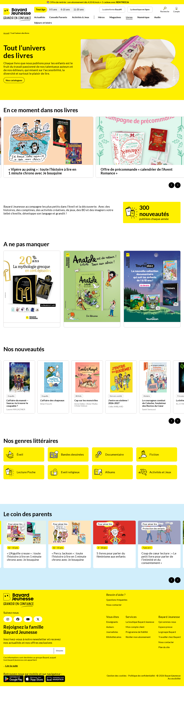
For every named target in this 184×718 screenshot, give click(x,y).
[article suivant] (178, 580)
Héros (101, 17)
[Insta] (7, 619)
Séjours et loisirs (43, 22)
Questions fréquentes (116, 599)
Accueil (6, 33)
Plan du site (164, 647)
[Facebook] (18, 619)
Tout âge (40, 9)
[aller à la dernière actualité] (171, 185)
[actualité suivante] (178, 185)
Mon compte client (135, 626)
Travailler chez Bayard (169, 637)
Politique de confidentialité (141, 675)
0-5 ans (53, 9)
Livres (129, 17)
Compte (176, 11)
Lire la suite (11, 666)
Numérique (143, 17)
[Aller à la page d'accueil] (17, 20)
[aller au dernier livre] (171, 421)
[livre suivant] (178, 421)
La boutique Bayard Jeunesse (140, 621)
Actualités (39, 17)
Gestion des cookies (116, 675)
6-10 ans (65, 9)
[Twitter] (38, 619)
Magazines (115, 17)
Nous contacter (114, 604)
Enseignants (112, 621)
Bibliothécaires (113, 637)
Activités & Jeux (80, 17)
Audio (157, 17)
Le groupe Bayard (167, 632)
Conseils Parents (58, 17)
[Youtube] (28, 619)
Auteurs (110, 626)
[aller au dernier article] (171, 580)
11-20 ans (79, 9)
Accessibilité (174, 678)
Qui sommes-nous (167, 621)
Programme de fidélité (137, 632)
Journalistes (112, 632)
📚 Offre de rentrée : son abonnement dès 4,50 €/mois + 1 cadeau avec (88, 2)
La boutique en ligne (140, 9)
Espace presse (165, 626)
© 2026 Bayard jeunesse (169, 675)
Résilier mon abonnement (138, 637)
